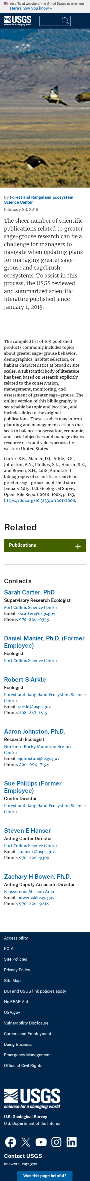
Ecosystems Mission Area (29, 891)
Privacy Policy (17, 970)
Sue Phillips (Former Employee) (33, 787)
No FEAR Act (16, 1002)
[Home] (17, 24)
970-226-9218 (34, 903)
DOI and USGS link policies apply (35, 991)
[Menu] (80, 21)
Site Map (12, 981)
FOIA (9, 948)
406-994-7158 (34, 764)
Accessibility (16, 938)
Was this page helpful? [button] (44, 1176)
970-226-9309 (34, 857)
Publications (22, 545)
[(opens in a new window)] (10, 1141)
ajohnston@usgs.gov (39, 758)
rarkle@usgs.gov (34, 706)
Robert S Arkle (25, 679)
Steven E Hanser (27, 830)
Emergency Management (27, 1055)
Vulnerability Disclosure (26, 1023)
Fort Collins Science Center (30, 607)
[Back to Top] (72, 1163)
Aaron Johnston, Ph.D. (34, 731)
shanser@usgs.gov (36, 851)
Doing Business (18, 1044)
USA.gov (12, 1012)
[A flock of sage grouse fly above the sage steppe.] (45, 108)
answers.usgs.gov (20, 1164)
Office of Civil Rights (23, 1065)
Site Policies (15, 959)
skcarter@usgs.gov (36, 613)
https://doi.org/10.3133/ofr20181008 (39, 500)
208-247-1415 (33, 712)
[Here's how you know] (45, 6)
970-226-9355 (34, 619)
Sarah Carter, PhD (29, 592)
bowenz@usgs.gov (36, 897)
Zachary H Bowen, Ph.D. (37, 876)
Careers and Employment (27, 1034)
